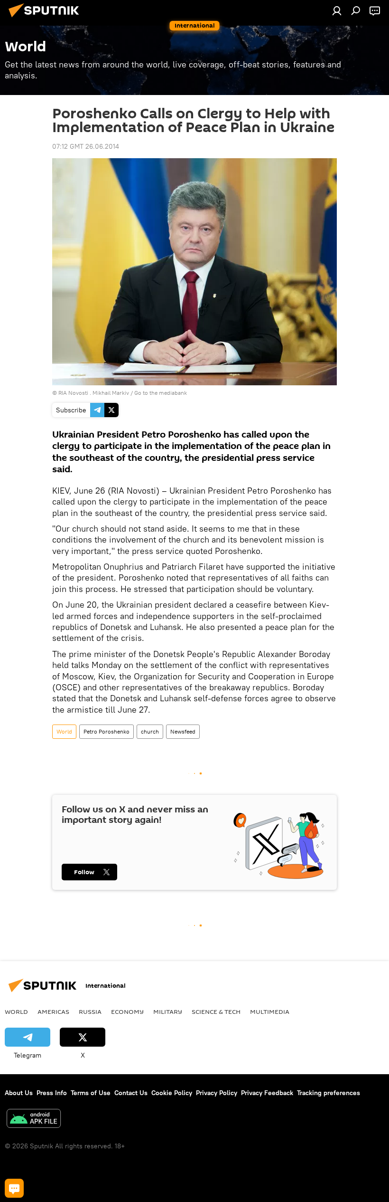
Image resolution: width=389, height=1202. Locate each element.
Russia (90, 1011)
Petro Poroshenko (106, 731)
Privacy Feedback (267, 1092)
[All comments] (14, 1188)
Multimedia (269, 1011)
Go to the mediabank (160, 392)
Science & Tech (216, 1011)
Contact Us (131, 1092)
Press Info (52, 1092)
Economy (127, 1011)
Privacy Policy (216, 1092)
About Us (19, 1092)
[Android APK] (33, 1119)
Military (167, 1011)
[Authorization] (336, 10)
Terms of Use (91, 1092)
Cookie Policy (171, 1092)
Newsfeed (182, 731)
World (64, 731)
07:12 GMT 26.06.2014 (85, 146)
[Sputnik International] (46, 18)
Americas (53, 1011)
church (150, 731)
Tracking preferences (328, 1092)
